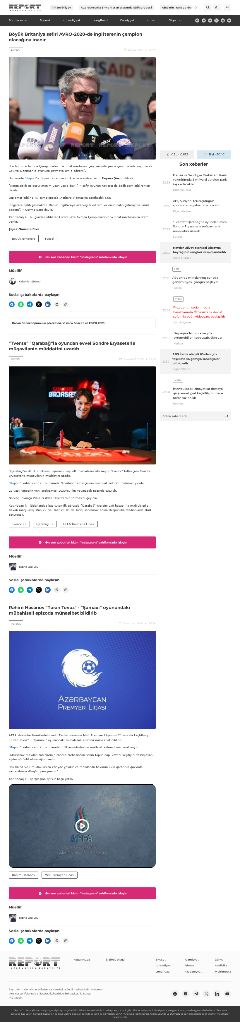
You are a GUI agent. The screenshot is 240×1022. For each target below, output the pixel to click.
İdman (189, 965)
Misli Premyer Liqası (59, 875)
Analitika (221, 965)
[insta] (204, 20)
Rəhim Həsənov (23, 875)
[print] (57, 304)
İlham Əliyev (61, 7)
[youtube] (229, 20)
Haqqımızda (81, 959)
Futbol (16, 50)
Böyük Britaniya (23, 238)
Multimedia (223, 971)
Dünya (219, 959)
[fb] (197, 20)
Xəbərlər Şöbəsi (30, 281)
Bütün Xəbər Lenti (174, 416)
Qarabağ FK (45, 524)
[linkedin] (223, 20)
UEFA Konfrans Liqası (79, 524)
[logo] (25, 7)
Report (31, 178)
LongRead (162, 971)
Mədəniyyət (193, 971)
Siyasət (161, 959)
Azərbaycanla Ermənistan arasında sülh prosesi (116, 7)
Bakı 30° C (216, 154)
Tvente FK (19, 524)
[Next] (193, 7)
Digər (173, 20)
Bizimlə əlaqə (115, 959)
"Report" (15, 483)
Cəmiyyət (192, 959)
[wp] (21, 304)
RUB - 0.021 (179, 154)
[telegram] (210, 20)
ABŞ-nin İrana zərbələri (179, 7)
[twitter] (216, 20)
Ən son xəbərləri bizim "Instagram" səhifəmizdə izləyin (86, 257)
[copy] (65, 304)
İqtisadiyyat (164, 965)
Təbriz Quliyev (28, 566)
